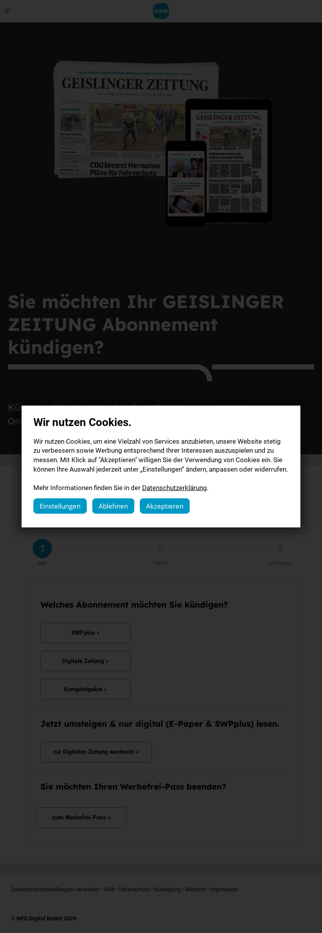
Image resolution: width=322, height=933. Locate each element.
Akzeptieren (164, 506)
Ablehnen (113, 506)
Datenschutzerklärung (174, 487)
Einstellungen (60, 506)
